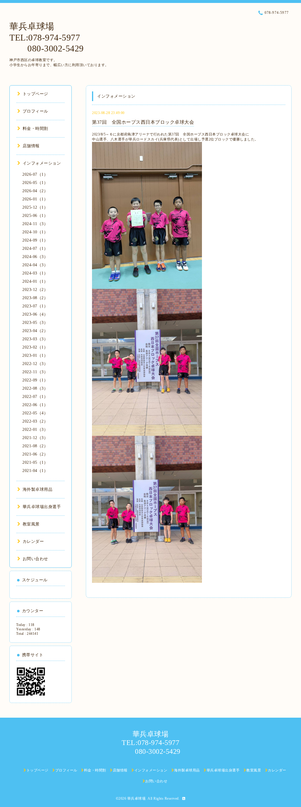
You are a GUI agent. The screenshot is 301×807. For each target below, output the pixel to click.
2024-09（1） (35, 240)
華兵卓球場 (136, 798)
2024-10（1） (35, 232)
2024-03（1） (35, 273)
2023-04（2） (35, 331)
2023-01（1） (35, 355)
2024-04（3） (35, 265)
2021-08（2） (35, 446)
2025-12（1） (35, 207)
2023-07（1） (35, 306)
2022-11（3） (35, 372)
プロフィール (35, 111)
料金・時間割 (35, 128)
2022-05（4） (35, 413)
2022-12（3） (35, 363)
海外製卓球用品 (37, 489)
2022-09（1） (35, 380)
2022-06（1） (35, 405)
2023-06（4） (35, 314)
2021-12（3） (35, 438)
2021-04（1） (35, 470)
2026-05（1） (35, 182)
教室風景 (31, 524)
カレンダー (33, 541)
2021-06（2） (35, 454)
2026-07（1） (35, 174)
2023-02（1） (35, 347)
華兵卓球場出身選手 (42, 507)
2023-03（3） (35, 339)
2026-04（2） (35, 191)
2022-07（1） (35, 396)
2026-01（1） (35, 199)
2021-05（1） (35, 462)
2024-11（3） (35, 224)
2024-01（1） (35, 281)
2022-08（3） (35, 388)
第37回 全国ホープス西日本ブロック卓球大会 (143, 122)
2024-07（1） (35, 248)
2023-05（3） (35, 322)
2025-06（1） (35, 215)
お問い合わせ (35, 559)
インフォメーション (42, 163)
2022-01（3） (35, 429)
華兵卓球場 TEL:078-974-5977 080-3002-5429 (46, 37)
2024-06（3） (35, 257)
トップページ (35, 94)
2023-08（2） (35, 298)
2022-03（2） (35, 421)
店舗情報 (31, 146)
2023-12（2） (35, 289)
